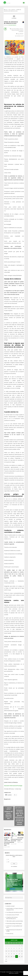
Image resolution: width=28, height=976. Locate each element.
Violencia (21, 28)
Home (6, 9)
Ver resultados (14, 866)
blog (9, 9)
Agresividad (13, 28)
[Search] (6, 897)
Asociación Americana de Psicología (13, 785)
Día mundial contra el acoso (20, 839)
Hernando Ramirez (12, 25)
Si (8, 859)
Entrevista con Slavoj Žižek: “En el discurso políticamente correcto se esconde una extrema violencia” (19, 817)
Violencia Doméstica (16, 30)
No (8, 861)
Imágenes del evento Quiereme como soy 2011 (8, 815)
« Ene (6, 961)
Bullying (17, 28)
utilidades (13, 9)
